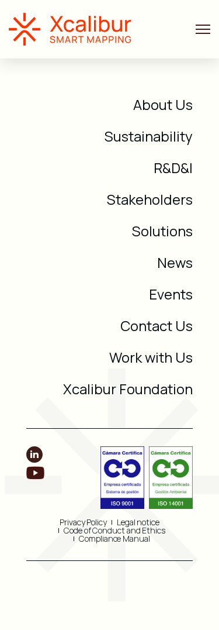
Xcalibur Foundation (128, 388)
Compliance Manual (114, 539)
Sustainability (149, 136)
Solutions (162, 230)
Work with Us (151, 357)
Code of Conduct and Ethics (114, 530)
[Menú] (203, 29)
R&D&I (173, 167)
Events (171, 294)
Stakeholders (150, 199)
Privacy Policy (83, 522)
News (175, 262)
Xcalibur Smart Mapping (76, 29)
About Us (163, 104)
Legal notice (138, 522)
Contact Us (156, 325)
